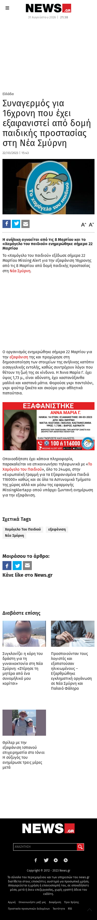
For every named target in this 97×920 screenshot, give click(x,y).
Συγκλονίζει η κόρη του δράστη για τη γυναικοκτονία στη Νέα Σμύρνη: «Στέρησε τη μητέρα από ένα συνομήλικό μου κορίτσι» (22, 668)
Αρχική (12, 902)
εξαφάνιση (18, 357)
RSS (70, 908)
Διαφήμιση (55, 902)
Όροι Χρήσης (71, 902)
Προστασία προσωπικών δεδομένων (29, 908)
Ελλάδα (8, 94)
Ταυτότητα (59, 908)
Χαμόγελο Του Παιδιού (23, 529)
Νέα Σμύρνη (20, 270)
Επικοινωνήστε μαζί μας (32, 902)
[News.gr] (48, 8)
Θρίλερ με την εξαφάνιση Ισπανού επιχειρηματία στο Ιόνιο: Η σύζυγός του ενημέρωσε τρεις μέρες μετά (23, 755)
